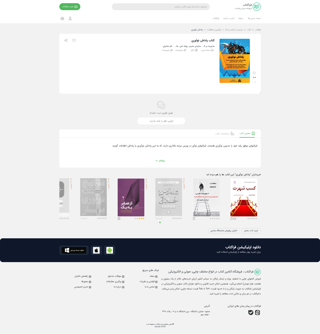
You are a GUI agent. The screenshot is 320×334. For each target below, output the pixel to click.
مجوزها (85, 281)
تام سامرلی (167, 46)
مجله (152, 276)
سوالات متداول (114, 276)
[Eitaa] (257, 312)
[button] (254, 18)
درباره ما (117, 287)
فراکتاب (157, 324)
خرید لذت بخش (251, 230)
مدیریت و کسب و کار (207, 46)
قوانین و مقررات (147, 281)
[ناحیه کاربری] (70, 18)
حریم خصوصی (81, 287)
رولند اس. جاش (181, 46)
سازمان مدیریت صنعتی (194, 46)
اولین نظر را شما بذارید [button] (161, 121)
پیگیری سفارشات (113, 281)
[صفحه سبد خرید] (62, 18)
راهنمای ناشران (81, 276)
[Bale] (250, 312)
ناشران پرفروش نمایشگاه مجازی (223, 230)
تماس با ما (149, 287)
